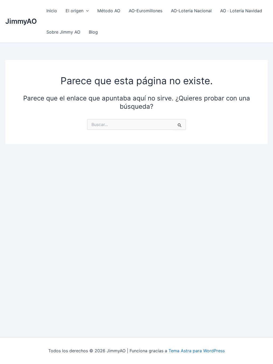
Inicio (51, 10)
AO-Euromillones (145, 10)
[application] (86, 10)
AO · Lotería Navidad (241, 10)
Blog (93, 32)
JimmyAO (21, 21)
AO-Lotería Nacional (191, 10)
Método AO (108, 10)
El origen (74, 10)
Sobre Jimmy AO (63, 32)
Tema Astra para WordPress (196, 350)
